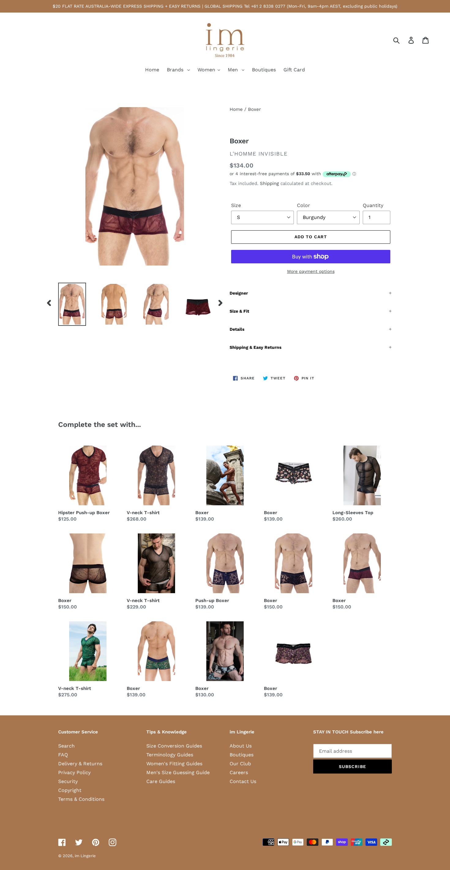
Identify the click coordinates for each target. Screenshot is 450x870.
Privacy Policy (74, 772)
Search (66, 746)
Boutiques (241, 755)
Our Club (240, 763)
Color (303, 205)
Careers (239, 772)
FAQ (63, 755)
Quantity (373, 205)
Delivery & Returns (80, 763)
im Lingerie (85, 855)
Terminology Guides (169, 755)
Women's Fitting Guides (174, 763)
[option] (67, 304)
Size (236, 205)
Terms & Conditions (81, 799)
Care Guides (160, 781)
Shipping (269, 183)
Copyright (69, 790)
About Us (241, 746)
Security (68, 781)
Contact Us (243, 781)
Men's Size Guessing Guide (178, 772)
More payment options (311, 271)
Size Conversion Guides (174, 746)
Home (236, 109)
